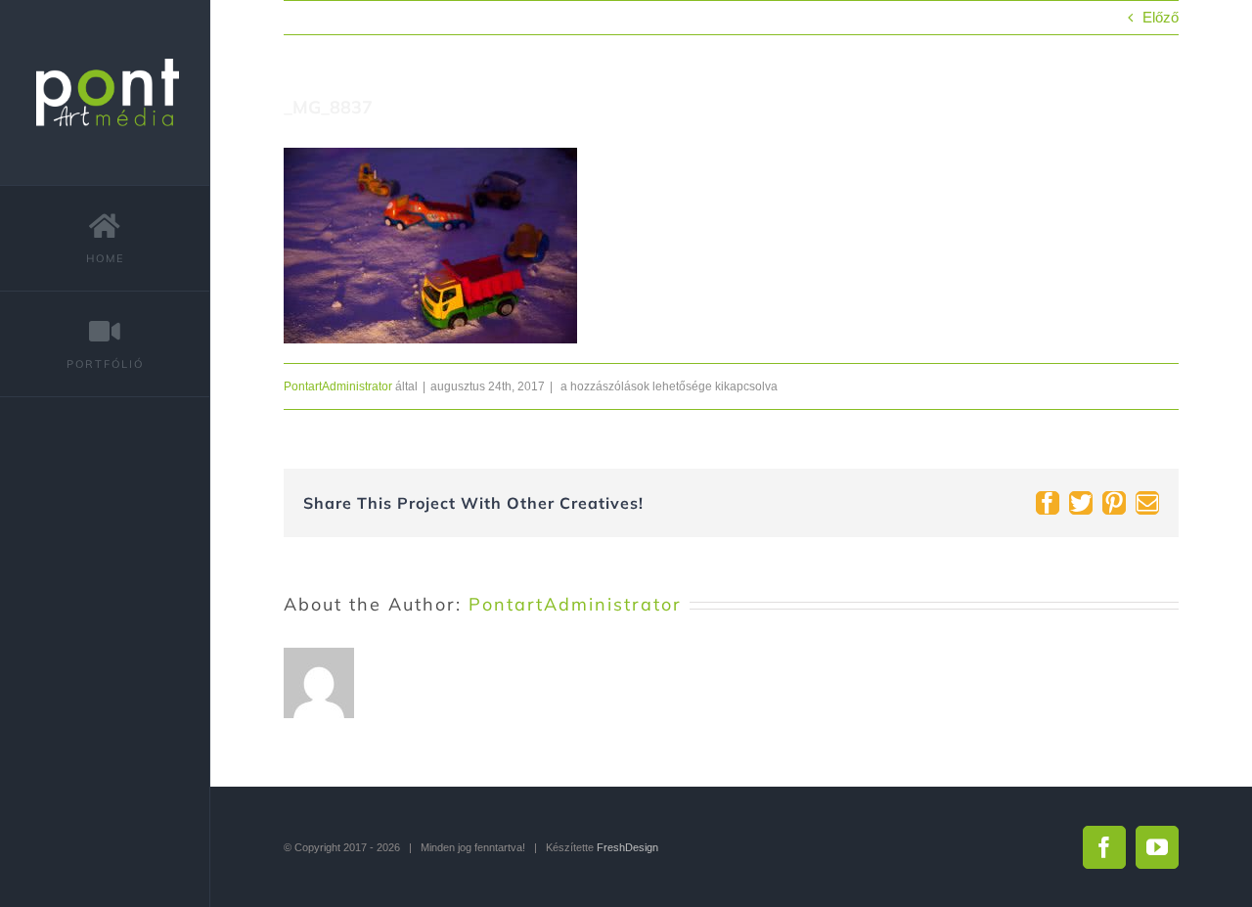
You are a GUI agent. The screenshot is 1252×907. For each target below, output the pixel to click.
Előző (1160, 17)
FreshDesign (627, 847)
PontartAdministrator (338, 386)
